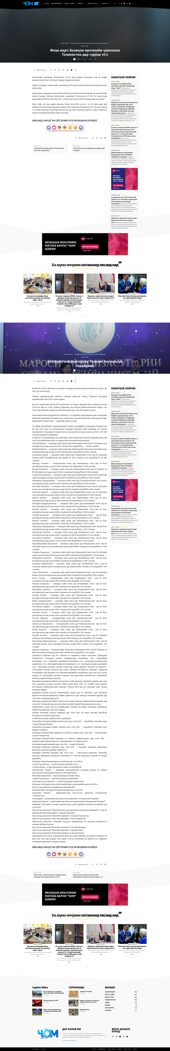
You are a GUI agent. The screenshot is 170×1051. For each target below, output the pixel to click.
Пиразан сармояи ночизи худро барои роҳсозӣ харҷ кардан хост (124, 220)
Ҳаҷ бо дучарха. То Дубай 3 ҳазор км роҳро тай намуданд (53, 992)
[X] (126, 3)
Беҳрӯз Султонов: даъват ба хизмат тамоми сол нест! (89, 1001)
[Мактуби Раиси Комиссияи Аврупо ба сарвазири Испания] (132, 284)
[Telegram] (124, 3)
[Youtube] (129, 3)
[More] (105, 138)
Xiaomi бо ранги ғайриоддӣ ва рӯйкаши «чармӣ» (89, 149)
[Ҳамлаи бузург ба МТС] (37, 1003)
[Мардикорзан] (73, 1012)
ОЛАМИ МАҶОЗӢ (115, 100)
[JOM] (74, 59)
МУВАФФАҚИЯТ (115, 150)
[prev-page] (82, 316)
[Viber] (75, 70)
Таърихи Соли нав (86, 991)
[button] (115, 3)
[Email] (63, 70)
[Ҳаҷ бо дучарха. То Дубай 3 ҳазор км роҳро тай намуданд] (37, 994)
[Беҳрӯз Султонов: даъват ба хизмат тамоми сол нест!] (73, 1003)
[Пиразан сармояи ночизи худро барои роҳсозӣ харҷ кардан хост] (101, 284)
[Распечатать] (67, 70)
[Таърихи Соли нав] (73, 994)
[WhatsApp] (59, 70)
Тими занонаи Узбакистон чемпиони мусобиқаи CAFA (52, 1010)
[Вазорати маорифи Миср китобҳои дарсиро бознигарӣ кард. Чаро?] (37, 284)
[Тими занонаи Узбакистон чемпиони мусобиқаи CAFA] (37, 1012)
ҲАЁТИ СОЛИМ (65, 43)
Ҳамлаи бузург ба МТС (50, 1000)
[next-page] (87, 316)
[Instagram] (121, 3)
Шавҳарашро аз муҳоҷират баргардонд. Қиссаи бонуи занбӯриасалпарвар (122, 155)
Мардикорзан (84, 1009)
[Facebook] (119, 3)
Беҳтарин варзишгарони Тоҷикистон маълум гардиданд (49, 149)
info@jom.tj (73, 1040)
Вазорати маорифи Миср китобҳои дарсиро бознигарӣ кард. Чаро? (122, 86)
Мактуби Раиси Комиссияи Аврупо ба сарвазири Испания (132, 297)
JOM (79, 59)
